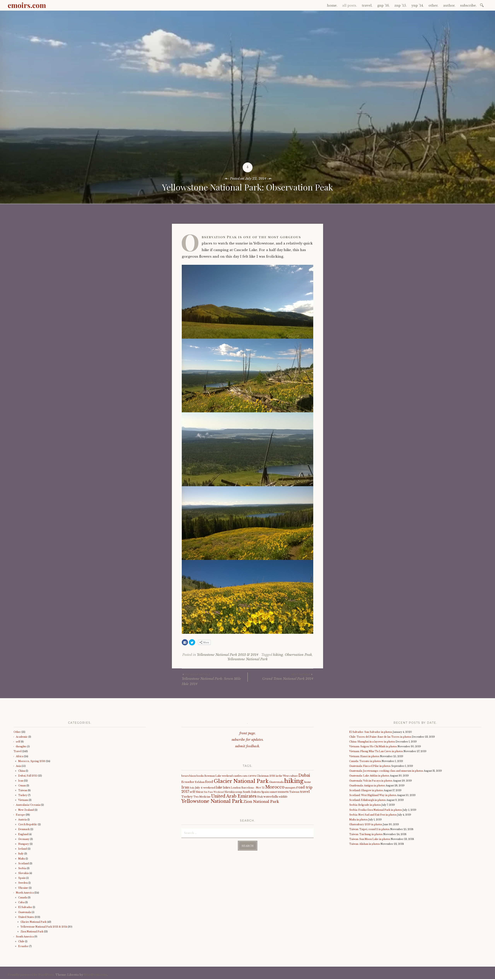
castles (237, 775)
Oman (22, 785)
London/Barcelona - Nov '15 (248, 787)
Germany (23, 839)
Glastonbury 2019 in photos (365, 824)
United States (26, 917)
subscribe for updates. (248, 740)
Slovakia (23, 873)
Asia (18, 766)
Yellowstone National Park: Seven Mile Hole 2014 (211, 679)
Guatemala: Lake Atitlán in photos (369, 775)
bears (185, 775)
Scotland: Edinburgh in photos (367, 800)
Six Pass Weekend (214, 792)
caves (252, 775)
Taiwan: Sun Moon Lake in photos (369, 839)
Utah (260, 796)
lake (219, 787)
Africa (19, 756)
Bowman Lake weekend (218, 775)
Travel (17, 751)
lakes (226, 787)
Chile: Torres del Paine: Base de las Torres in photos (380, 736)
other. (433, 5)
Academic (22, 736)
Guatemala (24, 912)
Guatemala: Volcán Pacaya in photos (370, 780)
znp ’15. (400, 5)
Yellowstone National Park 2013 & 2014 (227, 655)
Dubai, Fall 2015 (27, 775)
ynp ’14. (417, 5)
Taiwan (22, 790)
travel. (367, 5)
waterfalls (270, 796)
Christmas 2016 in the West (273, 775)
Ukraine (23, 887)
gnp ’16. (383, 5)
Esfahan (200, 782)
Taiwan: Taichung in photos (366, 834)
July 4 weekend (205, 787)
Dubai (304, 775)
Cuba (21, 902)
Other (17, 731)
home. (332, 5)
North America (25, 892)
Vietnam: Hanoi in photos (364, 756)
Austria (22, 819)
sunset (273, 791)
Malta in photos (358, 819)
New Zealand (26, 809)
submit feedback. (247, 746)
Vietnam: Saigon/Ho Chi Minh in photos (373, 746)
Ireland (22, 848)
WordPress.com (95, 974)
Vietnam (23, 800)
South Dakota (252, 792)
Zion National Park (31, 931)
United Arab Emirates (233, 796)
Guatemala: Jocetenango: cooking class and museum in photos (386, 770)
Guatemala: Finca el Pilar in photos (370, 766)
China (21, 770)
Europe (20, 814)
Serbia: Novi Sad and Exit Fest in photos (373, 814)
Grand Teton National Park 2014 (287, 677)
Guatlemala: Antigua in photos (367, 785)
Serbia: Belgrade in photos (365, 804)
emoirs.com (27, 5)
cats (244, 775)
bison (192, 775)
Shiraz (199, 791)
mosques (290, 787)
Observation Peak (298, 655)
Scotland (23, 863)
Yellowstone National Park (247, 659)
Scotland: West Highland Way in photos (372, 795)
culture (293, 775)
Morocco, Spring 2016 (31, 761)
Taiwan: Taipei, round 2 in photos (369, 829)
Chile (21, 941)
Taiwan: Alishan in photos (364, 843)
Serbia (22, 868)
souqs (238, 791)
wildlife (283, 796)
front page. (247, 733)
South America (25, 936)
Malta (21, 858)
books (200, 775)
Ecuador (23, 946)
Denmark (24, 829)
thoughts (21, 746)
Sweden (23, 882)
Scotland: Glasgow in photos (366, 790)
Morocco (274, 787)
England (23, 834)
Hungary (23, 843)
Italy (21, 853)
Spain (21, 877)
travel (305, 792)
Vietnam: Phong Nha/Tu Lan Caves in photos (376, 751)
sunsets (283, 792)
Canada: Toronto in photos (365, 761)
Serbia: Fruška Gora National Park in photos (375, 809)
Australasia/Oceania (28, 804)
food (209, 782)
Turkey (22, 795)
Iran (20, 780)
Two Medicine (202, 796)
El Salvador (25, 907)
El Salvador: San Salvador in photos (370, 731)
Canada (22, 897)
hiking (278, 655)
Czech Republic (27, 824)
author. (449, 5)
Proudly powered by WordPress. (31, 974)
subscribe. (468, 5)
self (18, 741)
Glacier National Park (33, 921)
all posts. (349, 5)
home (307, 782)
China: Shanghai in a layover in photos (372, 741)
